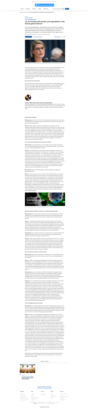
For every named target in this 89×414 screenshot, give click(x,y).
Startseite (21, 12)
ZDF (40, 403)
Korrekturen (62, 398)
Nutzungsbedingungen (50, 402)
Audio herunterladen (38, 36)
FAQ (51, 393)
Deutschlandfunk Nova (53, 1)
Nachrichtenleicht (23, 397)
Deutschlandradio (35, 1)
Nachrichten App (34, 398)
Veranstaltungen (53, 396)
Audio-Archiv (45, 8)
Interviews (26, 12)
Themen (21, 8)
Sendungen (28, 8)
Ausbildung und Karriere (64, 396)
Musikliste (52, 397)
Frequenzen (33, 399)
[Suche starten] (63, 9)
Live (68, 8)
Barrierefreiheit (62, 399)
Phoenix (43, 403)
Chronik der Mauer (51, 403)
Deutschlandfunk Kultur (44, 1)
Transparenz (62, 397)
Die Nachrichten (23, 396)
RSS (51, 398)
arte (46, 403)
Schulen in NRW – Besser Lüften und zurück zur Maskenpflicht (38, 102)
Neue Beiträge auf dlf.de (24, 398)
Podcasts (39, 8)
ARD (37, 403)
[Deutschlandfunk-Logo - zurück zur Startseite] (44, 5)
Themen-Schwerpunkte (24, 399)
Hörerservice (43, 393)
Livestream (33, 393)
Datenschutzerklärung (41, 402)
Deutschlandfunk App (35, 397)
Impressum (57, 402)
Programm (34, 8)
